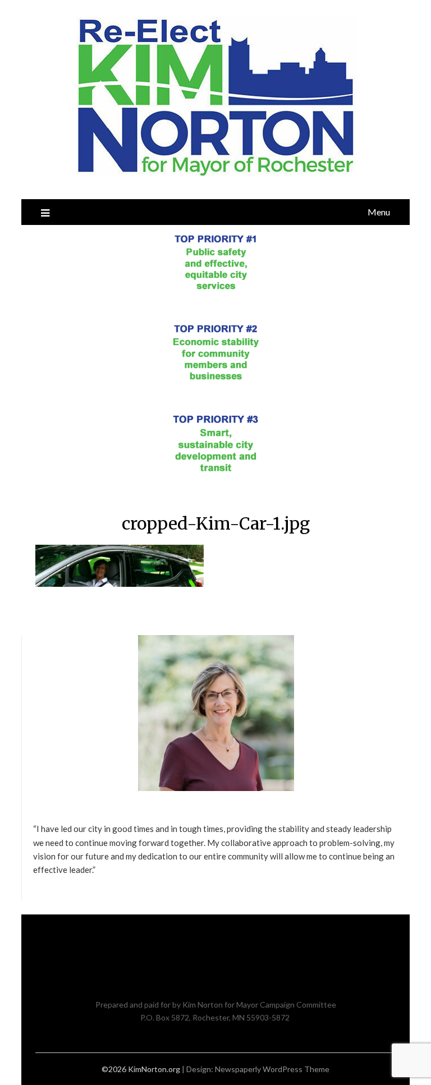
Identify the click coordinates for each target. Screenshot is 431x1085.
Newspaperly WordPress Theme (272, 1069)
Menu (379, 211)
